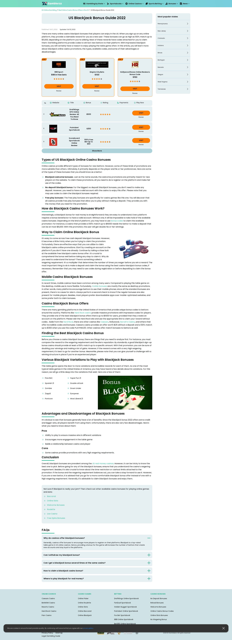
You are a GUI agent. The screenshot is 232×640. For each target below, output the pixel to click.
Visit (59, 86)
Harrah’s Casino (127, 321)
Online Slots (52, 500)
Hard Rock (68, 321)
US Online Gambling (49, 10)
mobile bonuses (99, 286)
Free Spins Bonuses (56, 518)
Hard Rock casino (82, 312)
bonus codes (117, 220)
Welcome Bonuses (56, 505)
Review (58, 91)
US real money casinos (103, 463)
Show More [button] (97, 151)
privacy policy (88, 628)
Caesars (104, 321)
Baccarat (51, 496)
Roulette (51, 509)
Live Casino (52, 513)
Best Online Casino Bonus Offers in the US (74, 10)
